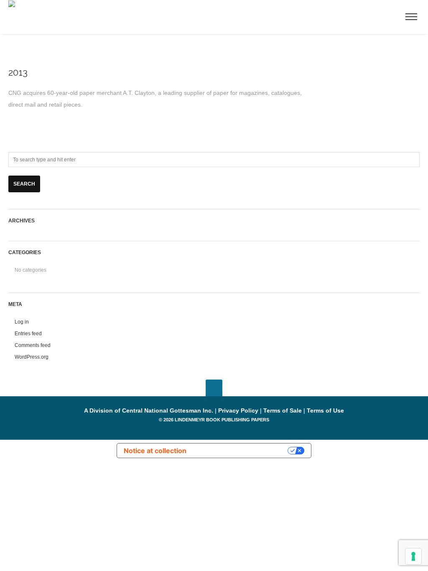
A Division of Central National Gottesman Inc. (149, 410)
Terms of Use (325, 410)
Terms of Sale (282, 410)
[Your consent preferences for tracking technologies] (413, 556)
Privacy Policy (238, 410)
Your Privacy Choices (241, 450)
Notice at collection (155, 450)
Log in (22, 322)
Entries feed (28, 333)
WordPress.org (31, 357)
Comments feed (33, 345)
